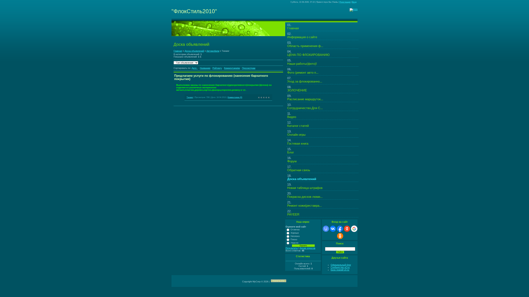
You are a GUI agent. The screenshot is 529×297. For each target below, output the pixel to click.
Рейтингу (217, 68)
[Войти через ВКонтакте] (333, 229)
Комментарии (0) (235, 97)
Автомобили (212, 51)
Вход (354, 2)
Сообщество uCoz (340, 267)
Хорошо (295, 233)
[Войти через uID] (326, 229)
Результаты (292, 248)
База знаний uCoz (340, 270)
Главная (178, 51)
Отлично (295, 229)
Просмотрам (248, 68)
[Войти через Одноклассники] (340, 236)
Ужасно (294, 243)
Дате (194, 68)
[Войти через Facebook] (340, 229)
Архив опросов (307, 248)
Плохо (294, 239)
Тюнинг (190, 97)
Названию (205, 68)
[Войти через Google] (354, 228)
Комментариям (232, 68)
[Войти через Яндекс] (347, 229)
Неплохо (295, 236)
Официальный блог (341, 265)
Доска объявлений (194, 51)
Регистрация (345, 2)
